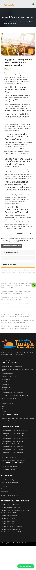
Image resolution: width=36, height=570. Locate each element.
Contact (4, 409)
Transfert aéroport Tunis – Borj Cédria (12, 449)
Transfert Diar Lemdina (7, 523)
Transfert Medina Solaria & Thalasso (11, 507)
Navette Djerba (6, 387)
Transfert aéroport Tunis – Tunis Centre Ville (14, 430)
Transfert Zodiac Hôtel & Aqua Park (11, 529)
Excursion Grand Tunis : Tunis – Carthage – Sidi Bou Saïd (18, 418)
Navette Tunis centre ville (9, 376)
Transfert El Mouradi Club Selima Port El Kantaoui (15, 510)
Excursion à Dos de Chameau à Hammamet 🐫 (15, 395)
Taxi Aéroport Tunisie (8, 469)
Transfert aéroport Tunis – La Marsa (12, 444)
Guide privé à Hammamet (9, 457)
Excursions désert (7, 401)
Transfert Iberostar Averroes (9, 515)
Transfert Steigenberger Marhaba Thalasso (13, 532)
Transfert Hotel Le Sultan (8, 518)
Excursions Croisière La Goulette (11, 421)
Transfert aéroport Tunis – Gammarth (12, 441)
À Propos (4, 411)
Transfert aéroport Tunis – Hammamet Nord (14, 438)
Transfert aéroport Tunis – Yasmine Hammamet (15, 436)
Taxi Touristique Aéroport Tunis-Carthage (13, 460)
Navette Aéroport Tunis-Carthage (12, 366)
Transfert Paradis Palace (8, 521)
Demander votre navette (12, 245)
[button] (25, 566)
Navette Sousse (6, 382)
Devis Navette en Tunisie (9, 390)
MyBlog (10, 21)
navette (9, 68)
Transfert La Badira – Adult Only (10, 513)
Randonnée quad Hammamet (10, 398)
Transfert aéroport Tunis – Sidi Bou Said (13, 433)
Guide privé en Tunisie (8, 455)
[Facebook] (25, 233)
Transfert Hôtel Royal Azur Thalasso (11, 526)
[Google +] (30, 233)
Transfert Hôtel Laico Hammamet (10, 504)
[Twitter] (28, 233)
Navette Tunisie (5, 352)
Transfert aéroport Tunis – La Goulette (12, 446)
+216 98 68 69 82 (13, 482)
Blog (3, 406)
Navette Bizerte (6, 384)
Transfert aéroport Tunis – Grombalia (12, 452)
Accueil (5, 21)
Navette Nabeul (6, 379)
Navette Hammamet (7, 373)
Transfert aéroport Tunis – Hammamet (12, 392)
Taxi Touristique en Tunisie (9, 466)
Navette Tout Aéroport (8, 403)
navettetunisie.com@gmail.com (10, 480)
